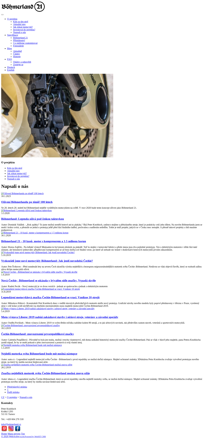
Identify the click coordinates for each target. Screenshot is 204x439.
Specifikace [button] (12, 35)
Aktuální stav (19, 24)
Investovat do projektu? (24, 29)
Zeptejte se (18, 64)
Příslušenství (19, 40)
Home (4, 433)
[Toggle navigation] (2, 14)
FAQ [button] (9, 59)
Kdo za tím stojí (20, 21)
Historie (17, 56)
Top (23, 433)
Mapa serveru (14, 433)
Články (16, 54)
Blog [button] (9, 48)
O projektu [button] (12, 19)
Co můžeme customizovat (25, 43)
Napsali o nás (19, 32)
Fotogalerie (18, 45)
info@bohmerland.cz (11, 424)
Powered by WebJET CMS (35, 436)
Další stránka (13, 392)
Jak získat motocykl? (23, 27)
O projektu (12, 397)
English (10, 70)
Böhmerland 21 (20, 37)
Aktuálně (17, 51)
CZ (2, 397)
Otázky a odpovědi (22, 62)
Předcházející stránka (17, 387)
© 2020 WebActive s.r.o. (13, 436)
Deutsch (11, 67)
